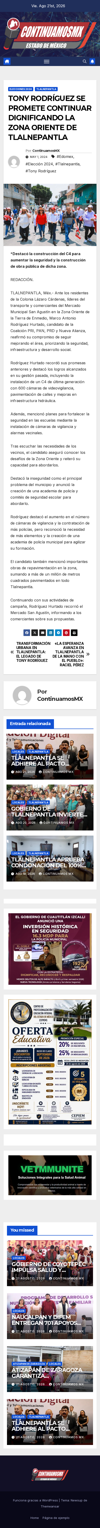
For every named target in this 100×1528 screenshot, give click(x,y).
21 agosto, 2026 (31, 1278)
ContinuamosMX (46, 151)
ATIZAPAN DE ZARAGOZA (29, 1363)
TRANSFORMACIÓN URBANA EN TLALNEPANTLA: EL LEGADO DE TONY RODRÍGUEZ (33, 652)
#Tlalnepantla (67, 164)
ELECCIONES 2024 (21, 89)
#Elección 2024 (39, 164)
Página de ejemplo (56, 1518)
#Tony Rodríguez (41, 171)
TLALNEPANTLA (46, 89)
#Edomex (65, 156)
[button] (85, 61)
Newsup (77, 1500)
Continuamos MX (58, 772)
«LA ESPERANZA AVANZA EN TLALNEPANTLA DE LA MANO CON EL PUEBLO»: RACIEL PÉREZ (68, 654)
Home (34, 1518)
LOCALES (18, 751)
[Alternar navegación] (47, 61)
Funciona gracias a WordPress (36, 1500)
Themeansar (50, 1506)
